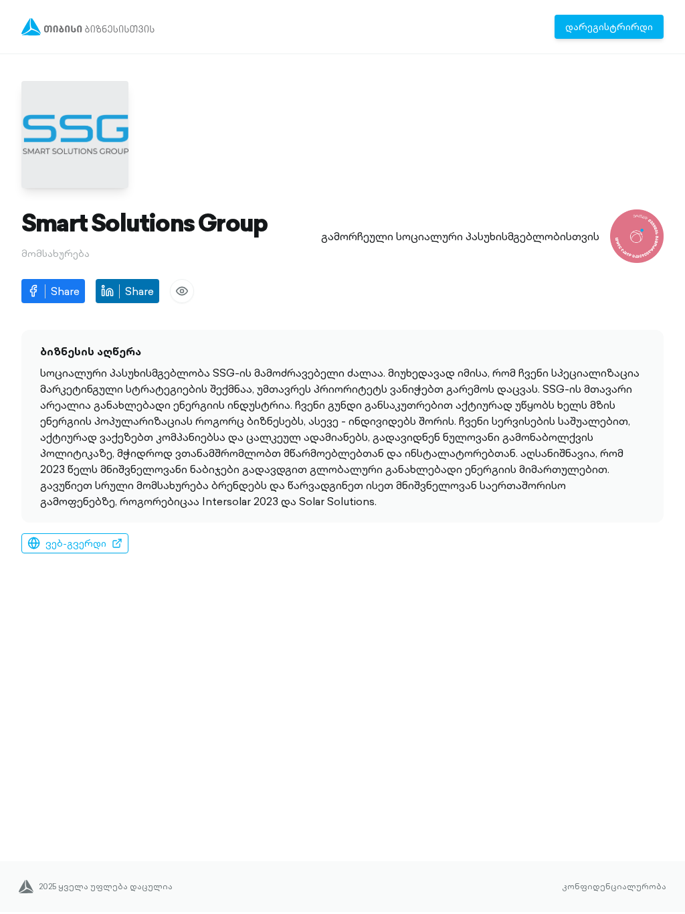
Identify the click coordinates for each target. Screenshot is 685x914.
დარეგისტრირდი (609, 26)
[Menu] (88, 26)
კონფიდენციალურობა (614, 886)
